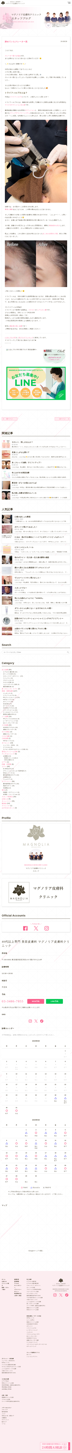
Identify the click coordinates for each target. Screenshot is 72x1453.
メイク (3, 1413)
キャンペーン (6, 801)
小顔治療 (5, 738)
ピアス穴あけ (5, 1381)
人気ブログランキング (25, 337)
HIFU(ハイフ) (7, 699)
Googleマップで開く (36, 1251)
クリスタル (6, 747)
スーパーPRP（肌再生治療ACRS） (36, 1305)
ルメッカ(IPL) (30, 1320)
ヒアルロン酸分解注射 (33, 1283)
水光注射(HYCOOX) (32, 1324)
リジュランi (6, 678)
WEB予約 (36, 1001)
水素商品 (6, 777)
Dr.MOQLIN (7, 768)
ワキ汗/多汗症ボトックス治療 (35, 1297)
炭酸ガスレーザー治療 (33, 1340)
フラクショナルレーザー (33, 1334)
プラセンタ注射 (6, 1399)
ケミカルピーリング (9, 712)
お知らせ (5, 799)
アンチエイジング (8, 754)
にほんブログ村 (10, 337)
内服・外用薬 (6, 764)
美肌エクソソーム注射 (33, 1307)
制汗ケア (4, 1421)
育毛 (3, 790)
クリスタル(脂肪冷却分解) (9, 1364)
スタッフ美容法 (7, 796)
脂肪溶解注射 (7, 686)
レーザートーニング (9, 721)
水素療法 (4, 1417)
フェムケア (6, 779)
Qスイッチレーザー (9, 723)
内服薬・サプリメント (10, 792)
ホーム (3, 1279)
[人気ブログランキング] (54, 363)
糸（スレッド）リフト (10, 689)
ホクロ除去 (6, 732)
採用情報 (16, 1281)
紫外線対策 (5, 1411)
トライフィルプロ (8, 695)
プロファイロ (7, 680)
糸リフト (29, 1354)
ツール (3, 1423)
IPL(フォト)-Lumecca (10, 718)
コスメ (4, 766)
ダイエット (6, 743)
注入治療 (5, 669)
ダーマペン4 (7, 706)
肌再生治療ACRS (8, 714)
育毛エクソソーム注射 (10, 751)
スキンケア (5, 1409)
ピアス (4, 762)
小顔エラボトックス (32, 1299)
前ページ (9, 419)
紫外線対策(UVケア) (9, 775)
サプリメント (6, 781)
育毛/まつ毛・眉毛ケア (8, 1415)
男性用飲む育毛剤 (6, 1387)
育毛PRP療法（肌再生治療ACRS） (11, 1385)
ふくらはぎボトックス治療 (34, 1301)
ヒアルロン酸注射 (8, 672)
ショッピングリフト (32, 1356)
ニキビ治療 (6, 736)
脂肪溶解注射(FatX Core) (34, 1295)
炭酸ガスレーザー (8, 729)
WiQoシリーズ (7, 773)
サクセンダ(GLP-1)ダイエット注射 (14, 749)
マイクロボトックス (32, 1293)
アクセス (16, 1283)
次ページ (62, 419)
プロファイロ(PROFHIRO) (34, 1289)
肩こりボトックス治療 (33, 1303)
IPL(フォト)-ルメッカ (10, 697)
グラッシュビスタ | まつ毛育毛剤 (13, 771)
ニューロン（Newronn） (8, 1360)
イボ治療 (5, 725)
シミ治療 (5, 716)
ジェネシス (6, 693)
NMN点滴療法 (8, 760)
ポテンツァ (6, 701)
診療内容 (16, 1279)
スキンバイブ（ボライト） (11, 676)
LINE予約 (54, 1001)
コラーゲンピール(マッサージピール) (37, 1344)
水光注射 (6, 704)
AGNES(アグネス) (9, 708)
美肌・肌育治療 (7, 691)
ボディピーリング (31, 1346)
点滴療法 (6, 756)
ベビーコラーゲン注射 (10, 684)
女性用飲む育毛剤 (6, 1389)
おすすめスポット (8, 808)
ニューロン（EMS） (9, 745)
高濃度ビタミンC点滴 (10, 758)
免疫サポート (7, 785)
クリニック (6, 805)
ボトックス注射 (8, 674)
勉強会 (4, 803)
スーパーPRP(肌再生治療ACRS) (11, 1401)
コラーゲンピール (8, 710)
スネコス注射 (7, 682)
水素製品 (6, 788)
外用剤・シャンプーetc (10, 794)
